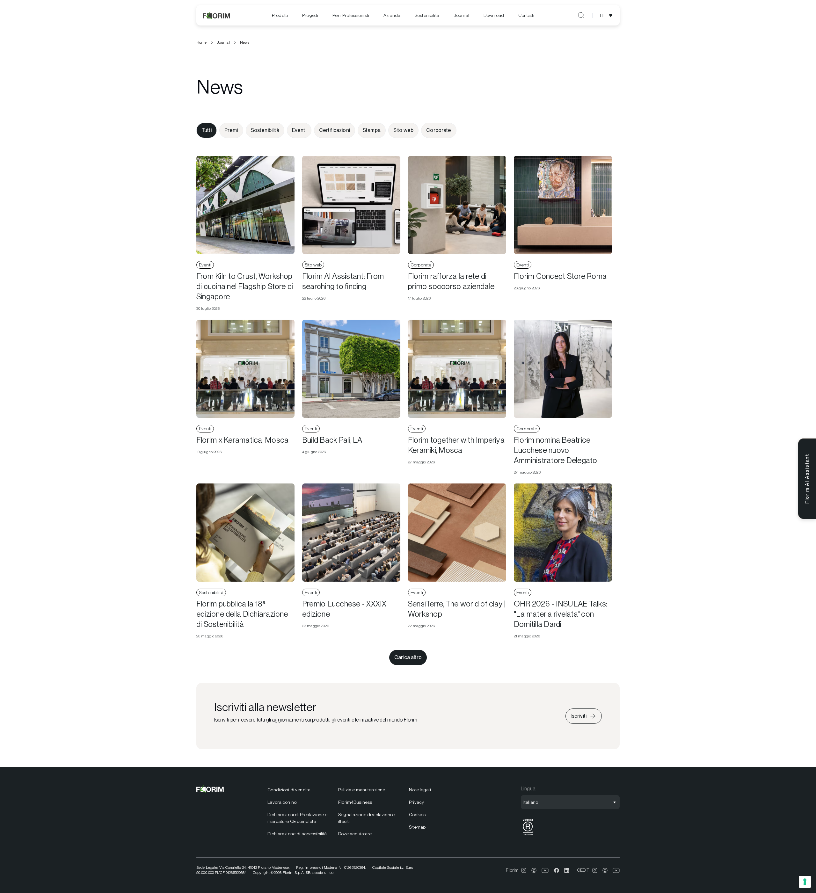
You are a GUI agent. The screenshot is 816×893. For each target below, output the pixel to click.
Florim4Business (355, 802)
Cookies (417, 814)
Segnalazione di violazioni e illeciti (366, 818)
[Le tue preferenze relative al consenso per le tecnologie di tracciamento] (805, 882)
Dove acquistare (355, 833)
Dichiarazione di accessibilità (297, 833)
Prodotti (280, 15)
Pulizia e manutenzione (361, 789)
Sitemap (417, 827)
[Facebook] (556, 870)
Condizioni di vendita (288, 789)
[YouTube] (545, 870)
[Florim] (216, 15)
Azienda (391, 15)
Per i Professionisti (350, 15)
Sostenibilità (427, 15)
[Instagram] (523, 870)
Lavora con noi (282, 802)
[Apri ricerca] (581, 15)
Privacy (416, 802)
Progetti (310, 15)
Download (494, 15)
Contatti (526, 15)
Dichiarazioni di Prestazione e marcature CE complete (297, 818)
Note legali (420, 789)
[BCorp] (528, 835)
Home (201, 42)
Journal (461, 15)
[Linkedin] (566, 870)
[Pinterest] (533, 870)
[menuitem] (280, 15)
